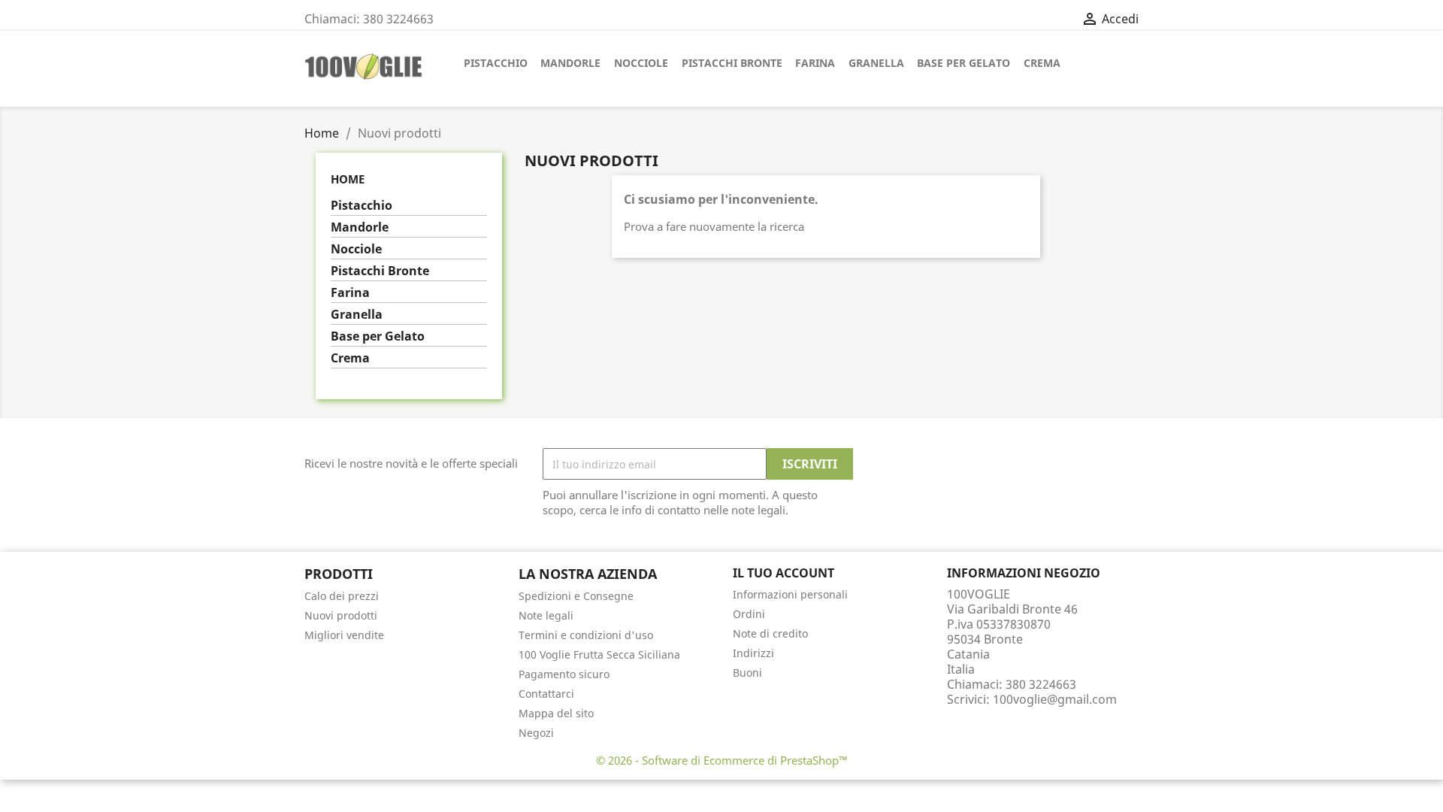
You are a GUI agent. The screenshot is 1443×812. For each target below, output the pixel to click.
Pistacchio (496, 63)
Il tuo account (783, 573)
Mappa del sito (556, 713)
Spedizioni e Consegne (576, 596)
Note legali (546, 615)
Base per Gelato (963, 63)
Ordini (749, 614)
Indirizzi (753, 653)
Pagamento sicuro (564, 674)
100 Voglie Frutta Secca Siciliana (599, 654)
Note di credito (770, 633)
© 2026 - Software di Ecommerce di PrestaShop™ (722, 760)
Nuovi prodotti (340, 615)
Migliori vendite (344, 635)
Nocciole (641, 63)
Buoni (747, 672)
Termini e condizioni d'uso (586, 635)
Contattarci (546, 693)
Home (348, 178)
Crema (1042, 63)
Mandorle (570, 63)
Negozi (536, 733)
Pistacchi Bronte (732, 63)
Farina (815, 63)
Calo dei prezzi (341, 596)
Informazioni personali (790, 594)
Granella (876, 63)
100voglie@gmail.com (1055, 699)
